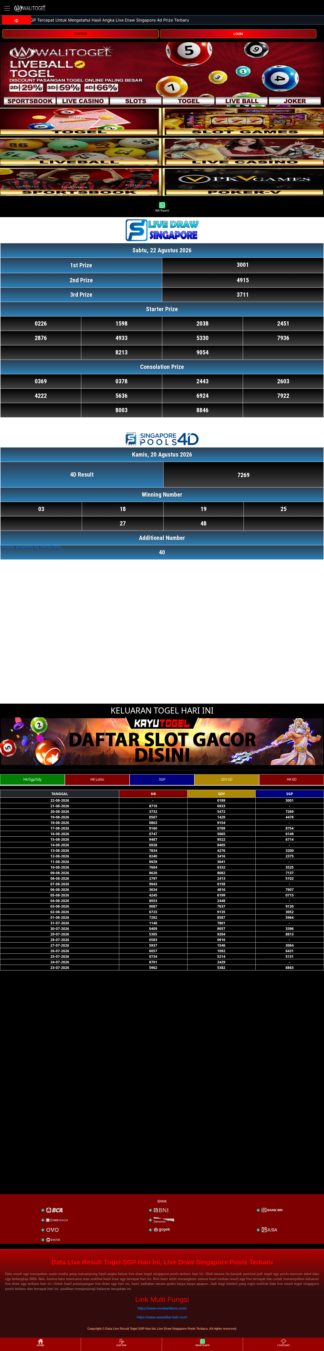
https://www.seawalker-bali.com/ (162, 1317)
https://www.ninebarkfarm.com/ (162, 1308)
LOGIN (238, 34)
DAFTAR (80, 34)
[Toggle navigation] (7, 8)
